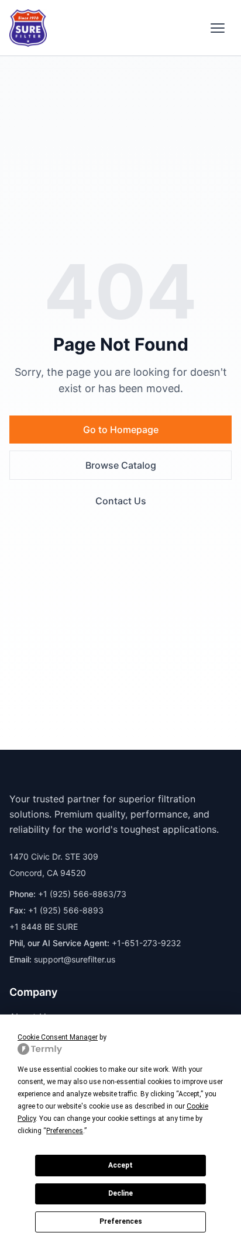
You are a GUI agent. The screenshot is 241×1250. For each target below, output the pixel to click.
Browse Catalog (120, 465)
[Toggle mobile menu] (218, 28)
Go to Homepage (121, 429)
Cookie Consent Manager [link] (58, 1037)
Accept (120, 1165)
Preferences (120, 1221)
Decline (120, 1193)
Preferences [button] (64, 1131)
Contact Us (120, 501)
